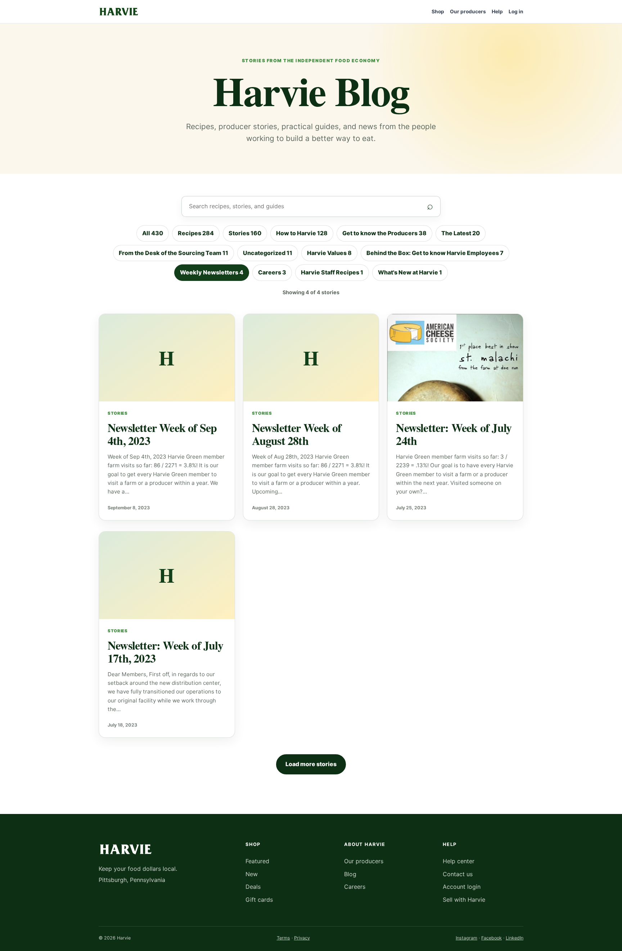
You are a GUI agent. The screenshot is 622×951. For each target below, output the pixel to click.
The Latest (460, 233)
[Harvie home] (119, 11)
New (251, 874)
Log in (516, 11)
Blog (350, 874)
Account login (462, 886)
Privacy (302, 938)
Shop (438, 11)
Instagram (466, 938)
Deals (253, 886)
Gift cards (259, 899)
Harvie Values (329, 252)
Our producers (468, 11)
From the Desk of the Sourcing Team (173, 252)
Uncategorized (267, 252)
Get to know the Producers (384, 233)
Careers (272, 272)
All (152, 233)
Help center (458, 861)
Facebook (491, 938)
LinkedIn (514, 938)
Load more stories (311, 764)
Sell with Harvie (464, 899)
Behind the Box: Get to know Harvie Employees (435, 252)
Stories (245, 233)
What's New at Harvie (410, 272)
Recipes (196, 233)
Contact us (458, 874)
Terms (283, 938)
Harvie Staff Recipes (332, 272)
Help (497, 11)
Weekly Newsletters (211, 272)
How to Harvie (302, 233)
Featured (257, 861)
